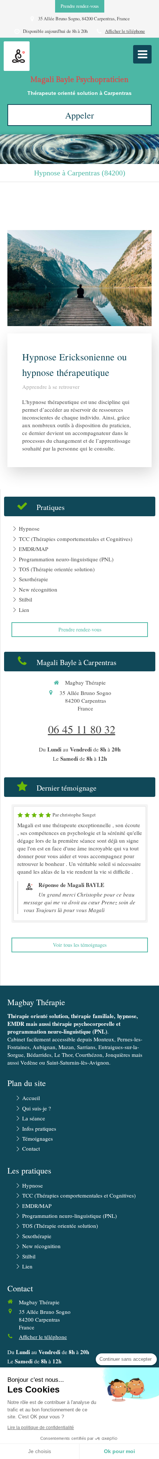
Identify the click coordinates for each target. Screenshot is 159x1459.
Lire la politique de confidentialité (40, 1427)
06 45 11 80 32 (81, 729)
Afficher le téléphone (125, 31)
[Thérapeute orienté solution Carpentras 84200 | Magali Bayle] (18, 56)
